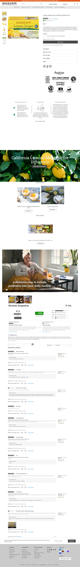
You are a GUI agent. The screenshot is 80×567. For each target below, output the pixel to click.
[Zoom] (23, 27)
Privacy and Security (34, 564)
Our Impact (49, 7)
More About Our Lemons (40, 166)
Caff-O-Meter (46, 58)
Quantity (45, 33)
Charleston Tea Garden (26, 554)
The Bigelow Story (38, 7)
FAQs (35, 551)
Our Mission (24, 557)
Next (55, 536)
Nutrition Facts (47, 52)
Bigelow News (25, 551)
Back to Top (19, 536)
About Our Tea (26, 7)
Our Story (24, 549)
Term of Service (50, 564)
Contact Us (65, 4)
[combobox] (32, 4)
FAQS (44, 61)
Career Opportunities (26, 552)
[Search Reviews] (33, 344)
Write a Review (55, 18)
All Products (11, 549)
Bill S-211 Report (56, 564)
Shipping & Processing (39, 552)
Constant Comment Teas (14, 554)
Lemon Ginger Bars (52, 206)
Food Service (24, 556)
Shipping (44, 39)
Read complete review (13, 331)
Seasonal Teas (12, 556)
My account (36, 557)
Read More (28, 211)
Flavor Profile (46, 55)
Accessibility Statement (42, 564)
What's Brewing (60, 7)
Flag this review (31, 383)
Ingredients (46, 49)
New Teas (11, 552)
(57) (51, 18)
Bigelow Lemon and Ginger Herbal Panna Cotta (28, 207)
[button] (12, 525)
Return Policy (37, 554)
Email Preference (37, 556)
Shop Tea (16, 7)
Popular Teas (12, 551)
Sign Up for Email (53, 4)
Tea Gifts (11, 557)
